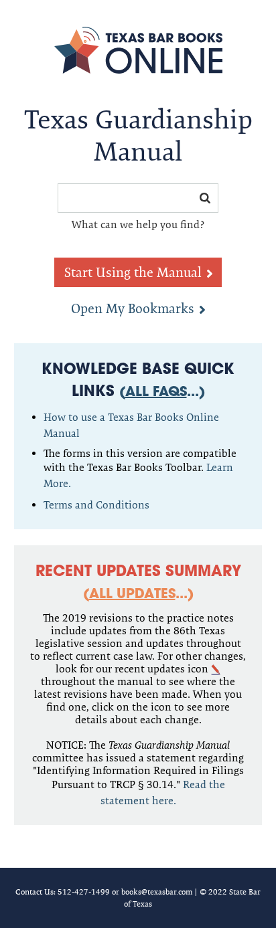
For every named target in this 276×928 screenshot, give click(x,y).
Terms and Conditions (96, 504)
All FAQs (156, 392)
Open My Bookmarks (132, 308)
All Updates (132, 594)
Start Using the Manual (133, 272)
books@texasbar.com (156, 892)
